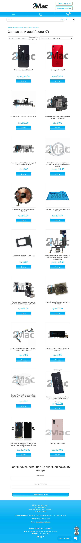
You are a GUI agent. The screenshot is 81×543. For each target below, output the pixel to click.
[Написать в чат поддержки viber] (76, 533)
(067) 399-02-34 (44, 533)
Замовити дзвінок (64, 8)
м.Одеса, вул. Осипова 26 (40, 528)
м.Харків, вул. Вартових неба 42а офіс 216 (40, 531)
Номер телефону (40, 484)
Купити (23, 81)
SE (62, 20)
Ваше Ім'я (40, 475)
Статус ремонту (64, 4)
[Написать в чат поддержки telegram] (76, 528)
